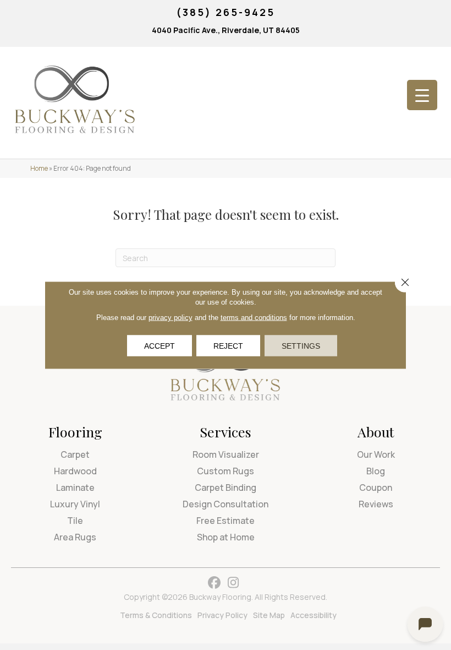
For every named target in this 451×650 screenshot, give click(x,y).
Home (39, 168)
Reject (228, 346)
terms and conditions (254, 317)
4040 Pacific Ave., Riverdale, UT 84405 (226, 30)
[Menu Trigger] (422, 95)
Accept (159, 346)
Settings (301, 346)
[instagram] (233, 583)
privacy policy (170, 317)
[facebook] (214, 583)
